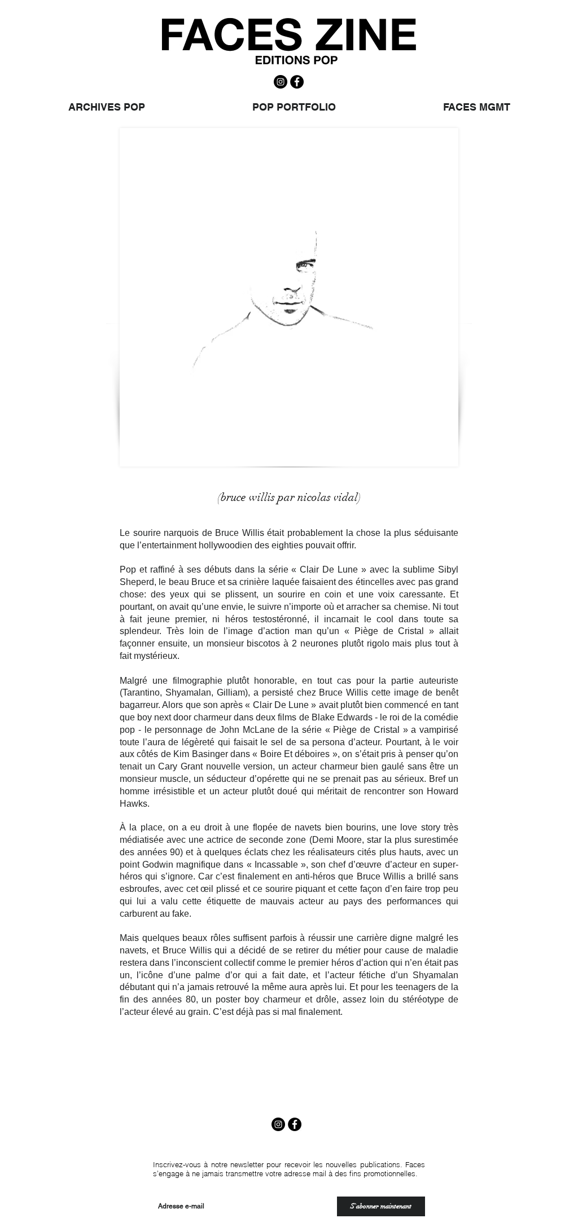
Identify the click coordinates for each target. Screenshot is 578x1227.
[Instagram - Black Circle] (280, 82)
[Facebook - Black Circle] (297, 82)
